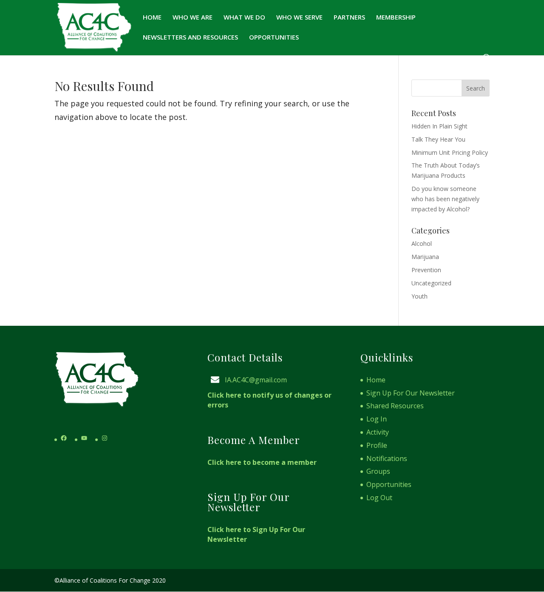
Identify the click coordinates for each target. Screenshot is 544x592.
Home (152, 17)
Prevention (426, 270)
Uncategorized (431, 283)
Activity (377, 432)
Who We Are (192, 17)
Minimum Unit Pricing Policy (449, 152)
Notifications (386, 458)
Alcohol (421, 243)
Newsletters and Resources (190, 37)
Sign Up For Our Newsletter (410, 393)
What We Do (244, 17)
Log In (376, 419)
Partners (349, 17)
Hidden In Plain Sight (439, 126)
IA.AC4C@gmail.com (256, 379)
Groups (378, 471)
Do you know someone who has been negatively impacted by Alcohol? (445, 199)
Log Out (379, 497)
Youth (419, 296)
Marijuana (425, 257)
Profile (376, 445)
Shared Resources (395, 405)
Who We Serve (299, 17)
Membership (396, 17)
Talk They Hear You (438, 139)
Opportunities (274, 37)
